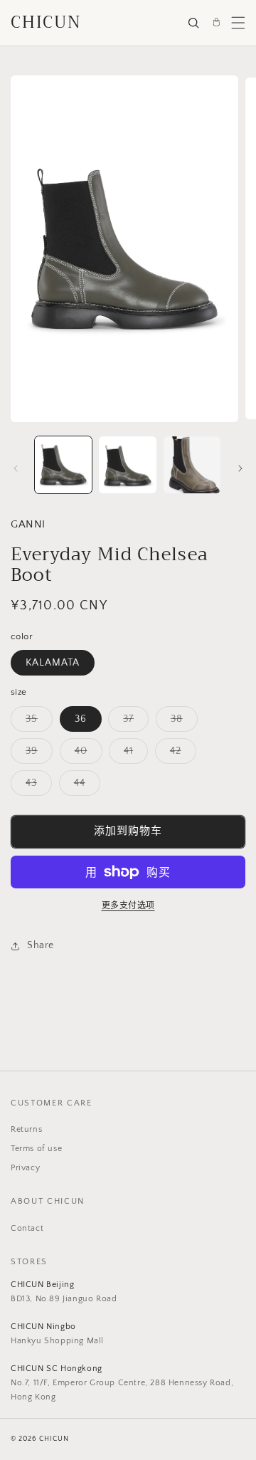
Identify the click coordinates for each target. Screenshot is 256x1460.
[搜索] (193, 23)
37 (133, 722)
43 (36, 786)
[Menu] (238, 23)
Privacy (25, 1167)
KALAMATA (53, 662)
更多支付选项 (128, 905)
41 (133, 754)
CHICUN (46, 22)
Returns (26, 1129)
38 (182, 722)
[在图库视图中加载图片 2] (127, 464)
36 (81, 719)
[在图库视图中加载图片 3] (192, 464)
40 (86, 754)
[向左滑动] (15, 468)
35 (37, 722)
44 (84, 786)
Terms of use (36, 1148)
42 (180, 754)
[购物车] (216, 23)
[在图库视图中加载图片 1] (63, 464)
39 (37, 754)
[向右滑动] (240, 468)
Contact (27, 1228)
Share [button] (40, 945)
